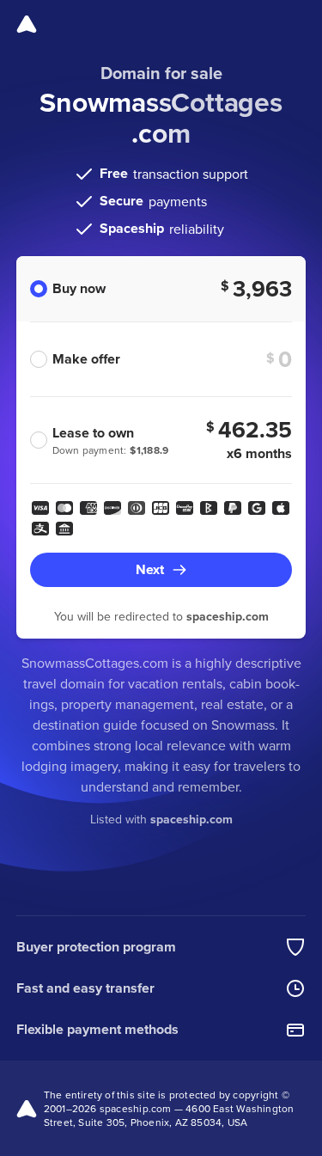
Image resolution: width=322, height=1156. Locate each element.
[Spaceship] (26, 24)
